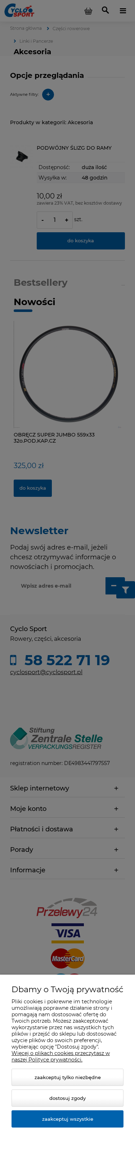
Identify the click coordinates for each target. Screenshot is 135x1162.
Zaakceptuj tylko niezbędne (68, 1077)
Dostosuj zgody (67, 1098)
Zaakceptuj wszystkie (67, 1119)
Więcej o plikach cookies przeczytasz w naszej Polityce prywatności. (61, 1056)
